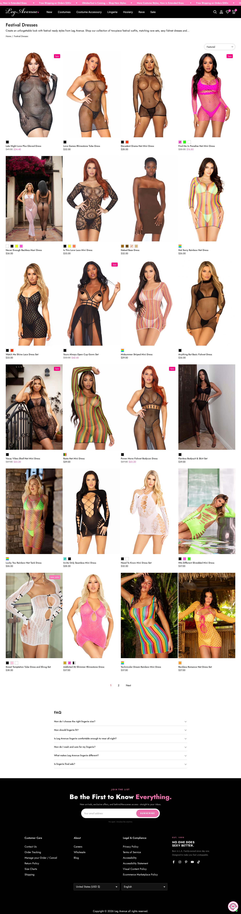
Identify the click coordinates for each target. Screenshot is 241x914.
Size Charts (31, 869)
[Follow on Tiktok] (198, 862)
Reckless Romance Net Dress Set (195, 667)
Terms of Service (132, 852)
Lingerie (112, 12)
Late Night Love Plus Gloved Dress (23, 146)
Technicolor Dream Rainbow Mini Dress (141, 667)
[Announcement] (65, 3)
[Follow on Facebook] (173, 862)
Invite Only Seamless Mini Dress (79, 562)
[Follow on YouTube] (192, 862)
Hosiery (128, 12)
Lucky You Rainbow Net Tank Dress (23, 562)
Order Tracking (33, 852)
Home (8, 36)
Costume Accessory (89, 12)
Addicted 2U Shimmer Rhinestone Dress (83, 667)
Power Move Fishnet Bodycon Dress (139, 458)
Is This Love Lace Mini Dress (77, 250)
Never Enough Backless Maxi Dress (24, 250)
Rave (142, 12)
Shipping (29, 874)
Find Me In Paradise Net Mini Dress (196, 146)
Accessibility (130, 858)
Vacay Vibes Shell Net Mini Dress (23, 458)
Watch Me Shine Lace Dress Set (22, 354)
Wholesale (79, 852)
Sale (153, 12)
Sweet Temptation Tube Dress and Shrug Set (28, 667)
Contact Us (31, 846)
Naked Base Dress (130, 250)
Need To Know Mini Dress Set (136, 562)
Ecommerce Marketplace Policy (140, 874)
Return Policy (32, 863)
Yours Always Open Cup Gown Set (81, 354)
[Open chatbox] (233, 906)
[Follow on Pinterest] (186, 862)
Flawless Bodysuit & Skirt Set (192, 458)
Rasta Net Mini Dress (74, 458)
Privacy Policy (130, 846)
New (49, 12)
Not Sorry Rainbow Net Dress (193, 250)
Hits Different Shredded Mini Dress (196, 562)
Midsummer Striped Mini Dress (136, 354)
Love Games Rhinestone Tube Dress (81, 146)
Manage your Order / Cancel (41, 858)
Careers (78, 846)
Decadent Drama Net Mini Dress (137, 146)
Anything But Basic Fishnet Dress (195, 354)
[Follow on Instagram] (179, 862)
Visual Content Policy (135, 869)
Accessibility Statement (135, 863)
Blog (76, 858)
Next (128, 685)
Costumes (64, 12)
